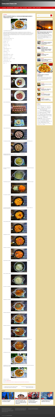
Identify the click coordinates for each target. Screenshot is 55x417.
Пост (47, 113)
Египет (42, 107)
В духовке (49, 105)
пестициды (38, 122)
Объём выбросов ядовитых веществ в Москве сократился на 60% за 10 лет (46, 60)
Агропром (4, 7)
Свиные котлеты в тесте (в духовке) (46, 84)
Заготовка (25, 7)
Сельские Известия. (9, 4)
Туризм (34, 7)
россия (48, 122)
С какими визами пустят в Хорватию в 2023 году (46, 401)
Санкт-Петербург (40, 117)
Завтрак (46, 107)
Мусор (44, 111)
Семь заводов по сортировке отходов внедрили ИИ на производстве (46, 43)
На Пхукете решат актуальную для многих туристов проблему (32, 401)
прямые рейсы (43, 122)
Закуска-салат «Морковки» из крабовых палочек (46, 89)
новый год (47, 121)
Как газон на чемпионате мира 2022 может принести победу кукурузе (27, 387)
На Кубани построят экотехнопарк (45, 55)
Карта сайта (38, 7)
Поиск (51, 15)
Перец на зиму (39, 113)
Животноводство (10, 7)
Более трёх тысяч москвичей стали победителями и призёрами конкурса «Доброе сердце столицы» (46, 49)
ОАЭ (47, 112)
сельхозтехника (39, 123)
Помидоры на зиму (44, 113)
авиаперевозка (43, 121)
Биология (39, 105)
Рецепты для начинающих (46, 114)
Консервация (43, 110)
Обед (49, 112)
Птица (49, 113)
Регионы (38, 114)
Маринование (49, 110)
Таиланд (44, 118)
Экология (29, 7)
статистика (43, 123)
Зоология (49, 108)
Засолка (45, 108)
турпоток (42, 124)
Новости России (42, 112)
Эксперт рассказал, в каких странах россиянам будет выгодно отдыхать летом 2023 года (11, 387)
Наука (21, 7)
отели (51, 121)
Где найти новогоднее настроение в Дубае (6, 401)
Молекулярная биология (40, 111)
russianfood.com (8, 380)
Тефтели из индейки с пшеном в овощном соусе (46, 99)
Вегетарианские (39, 107)
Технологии (48, 118)
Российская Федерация (41, 115)
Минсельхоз (16, 7)
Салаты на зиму (49, 115)
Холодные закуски (45, 119)
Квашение (38, 110)
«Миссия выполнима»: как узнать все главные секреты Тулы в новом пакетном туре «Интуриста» (20, 402)
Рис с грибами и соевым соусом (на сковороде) (45, 94)
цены (44, 124)
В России (44, 105)
